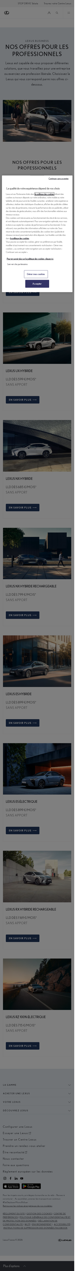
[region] (37, 234)
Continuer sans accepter (59, 178)
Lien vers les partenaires (17, 264)
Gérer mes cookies (36, 274)
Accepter (37, 283)
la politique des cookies (44, 194)
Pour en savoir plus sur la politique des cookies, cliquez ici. (30, 259)
